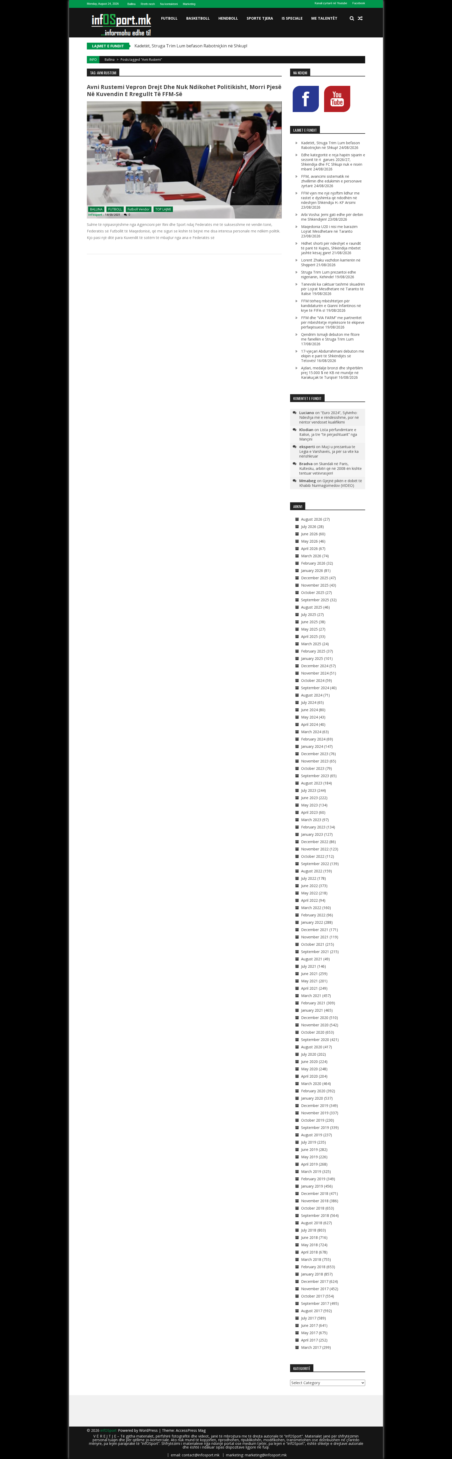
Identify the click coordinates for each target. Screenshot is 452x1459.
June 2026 (309, 533)
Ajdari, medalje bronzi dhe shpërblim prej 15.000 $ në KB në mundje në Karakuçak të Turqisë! (332, 372)
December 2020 (314, 1017)
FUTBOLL (169, 18)
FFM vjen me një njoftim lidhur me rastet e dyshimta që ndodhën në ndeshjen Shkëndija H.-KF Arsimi (330, 198)
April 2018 (309, 1252)
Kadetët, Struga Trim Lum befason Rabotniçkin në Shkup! (330, 145)
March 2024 (311, 731)
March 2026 (311, 555)
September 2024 (315, 687)
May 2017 (309, 1332)
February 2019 (313, 1178)
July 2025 (308, 614)
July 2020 (308, 1054)
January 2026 (312, 570)
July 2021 (308, 966)
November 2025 (315, 585)
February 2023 (313, 827)
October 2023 (312, 768)
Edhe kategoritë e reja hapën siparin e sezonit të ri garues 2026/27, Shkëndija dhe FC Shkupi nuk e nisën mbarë (333, 161)
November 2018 (315, 1200)
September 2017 (315, 1303)
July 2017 (308, 1318)
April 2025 (309, 636)
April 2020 (309, 1076)
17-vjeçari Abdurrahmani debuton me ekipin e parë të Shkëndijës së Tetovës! (332, 356)
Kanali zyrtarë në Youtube (331, 3)
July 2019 (308, 1142)
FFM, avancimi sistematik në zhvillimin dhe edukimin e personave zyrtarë (331, 181)
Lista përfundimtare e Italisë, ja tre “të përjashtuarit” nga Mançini (328, 434)
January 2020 (312, 1098)
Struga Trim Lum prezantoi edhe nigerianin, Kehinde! (328, 274)
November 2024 (315, 673)
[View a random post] (360, 18)
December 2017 (314, 1281)
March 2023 (311, 819)
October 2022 (312, 856)
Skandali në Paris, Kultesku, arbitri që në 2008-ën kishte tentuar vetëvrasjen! (330, 468)
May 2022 (309, 892)
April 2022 (309, 900)
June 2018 (309, 1237)
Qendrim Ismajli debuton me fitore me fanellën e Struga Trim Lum (330, 337)
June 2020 (309, 1061)
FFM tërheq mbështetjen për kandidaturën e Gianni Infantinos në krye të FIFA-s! (331, 305)
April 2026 (309, 548)
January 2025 (312, 658)
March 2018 (311, 1259)
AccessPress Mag (191, 1430)
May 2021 (309, 980)
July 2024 (308, 702)
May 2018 (309, 1244)
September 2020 (315, 1039)
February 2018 (313, 1266)
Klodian (306, 429)
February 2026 (313, 563)
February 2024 (313, 739)
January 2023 (312, 834)
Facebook (358, 3)
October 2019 (312, 1120)
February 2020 (313, 1090)
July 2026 (308, 526)
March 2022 (311, 907)
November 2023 (315, 761)
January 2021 (312, 1010)
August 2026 (311, 519)
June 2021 (309, 973)
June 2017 (309, 1325)
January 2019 (312, 1186)
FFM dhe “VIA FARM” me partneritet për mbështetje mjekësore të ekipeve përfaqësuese (332, 322)
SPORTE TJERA (260, 18)
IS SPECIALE (292, 18)
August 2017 (311, 1310)
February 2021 (313, 1002)
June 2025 (309, 621)
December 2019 (314, 1105)
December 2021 (314, 929)
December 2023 (314, 753)
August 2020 (311, 1046)
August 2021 (311, 958)
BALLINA (96, 209)
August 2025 (311, 607)
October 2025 (312, 592)
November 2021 (315, 936)
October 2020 (312, 1032)
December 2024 (314, 665)
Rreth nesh (148, 3)
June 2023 (309, 797)
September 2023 (315, 775)
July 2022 (308, 878)
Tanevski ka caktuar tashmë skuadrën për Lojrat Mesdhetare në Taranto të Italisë (333, 289)
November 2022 (315, 849)
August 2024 (311, 695)
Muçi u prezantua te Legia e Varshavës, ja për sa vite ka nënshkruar (329, 451)
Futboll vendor (139, 209)
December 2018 (314, 1193)
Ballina (131, 3)
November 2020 (315, 1024)
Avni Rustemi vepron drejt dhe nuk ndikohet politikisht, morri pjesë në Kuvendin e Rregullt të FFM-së (184, 90)
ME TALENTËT (324, 18)
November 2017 (315, 1288)
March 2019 (311, 1171)
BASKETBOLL (198, 18)
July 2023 (308, 790)
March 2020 (311, 1083)
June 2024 (309, 709)
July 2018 (308, 1230)
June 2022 (309, 885)
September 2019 (315, 1127)
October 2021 (312, 944)
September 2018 (315, 1215)
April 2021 (309, 988)
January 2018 (312, 1274)
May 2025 (309, 629)
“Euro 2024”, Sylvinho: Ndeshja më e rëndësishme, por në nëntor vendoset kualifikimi (329, 417)
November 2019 (315, 1112)
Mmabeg (307, 480)
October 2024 (312, 680)
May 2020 (309, 1068)
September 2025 (315, 599)
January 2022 (312, 922)
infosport (95, 214)
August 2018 (311, 1222)
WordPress (149, 1430)
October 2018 (312, 1208)
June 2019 (309, 1149)
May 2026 (309, 541)
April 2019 (309, 1164)
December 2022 (314, 841)
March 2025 (311, 643)
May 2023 (309, 805)
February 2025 (313, 651)
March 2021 (311, 995)
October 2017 (312, 1296)
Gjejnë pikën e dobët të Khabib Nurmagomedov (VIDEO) (330, 483)
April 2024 (309, 724)
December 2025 (314, 577)
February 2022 (313, 914)
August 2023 (311, 783)
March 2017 (311, 1347)
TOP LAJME (163, 209)
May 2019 (309, 1156)
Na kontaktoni (169, 3)
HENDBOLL (228, 18)
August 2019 (311, 1134)
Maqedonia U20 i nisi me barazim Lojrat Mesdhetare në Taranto (329, 229)
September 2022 (315, 863)
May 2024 (309, 717)
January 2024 (312, 746)
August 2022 (311, 870)
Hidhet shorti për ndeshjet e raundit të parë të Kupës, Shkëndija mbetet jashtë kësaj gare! (331, 248)
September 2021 (315, 951)
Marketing (189, 3)
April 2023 (309, 812)
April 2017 (309, 1340)
